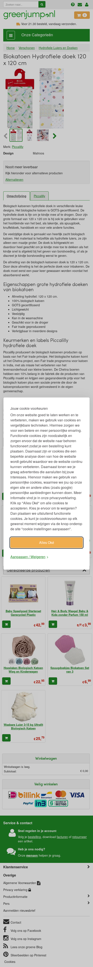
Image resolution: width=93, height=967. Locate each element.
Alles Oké (46, 542)
